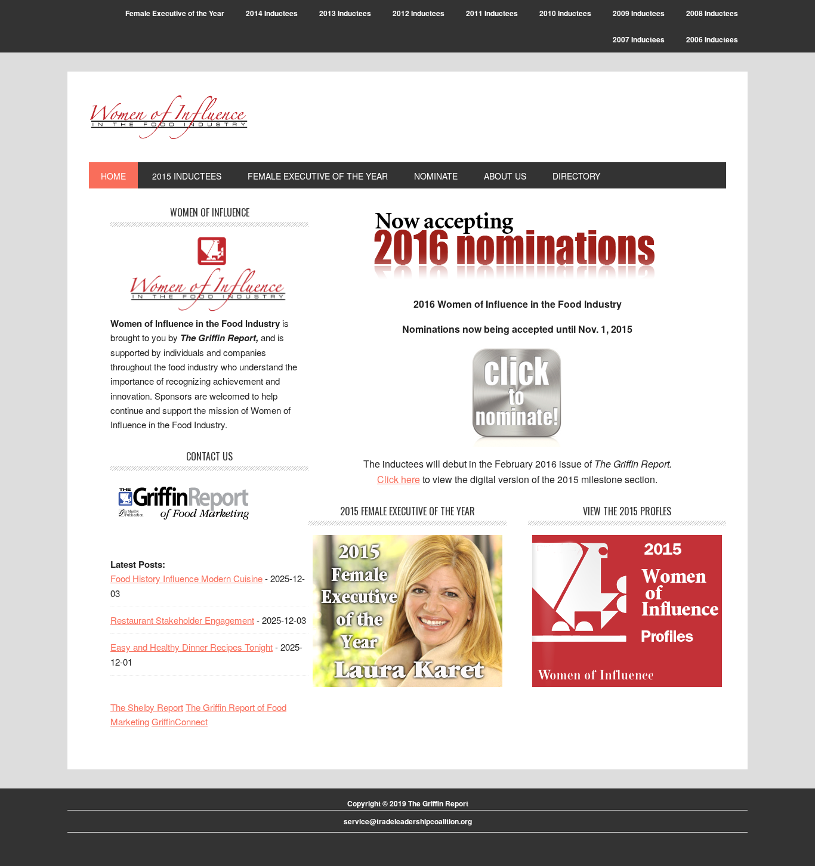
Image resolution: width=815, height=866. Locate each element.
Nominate (436, 176)
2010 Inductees (565, 13)
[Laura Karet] (407, 611)
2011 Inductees (492, 13)
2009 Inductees (639, 13)
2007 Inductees (639, 39)
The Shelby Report (146, 707)
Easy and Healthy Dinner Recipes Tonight (191, 647)
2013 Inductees (345, 13)
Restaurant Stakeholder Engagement (182, 620)
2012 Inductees (418, 13)
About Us (505, 176)
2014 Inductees (272, 13)
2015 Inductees (186, 176)
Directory (576, 176)
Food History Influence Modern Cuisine (186, 578)
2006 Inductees (712, 39)
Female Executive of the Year (174, 13)
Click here (398, 479)
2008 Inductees (712, 13)
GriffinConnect (180, 721)
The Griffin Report (438, 803)
